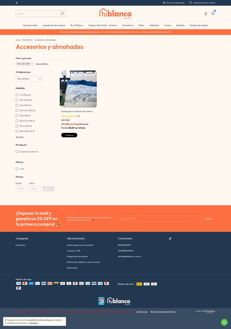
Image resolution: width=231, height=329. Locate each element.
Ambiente (154, 25)
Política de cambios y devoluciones (83, 262)
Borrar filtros (42, 63)
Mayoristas (72, 267)
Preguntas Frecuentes (77, 256)
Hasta (31, 183)
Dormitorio (128, 25)
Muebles (180, 25)
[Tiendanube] (205, 312)
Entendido (33, 323)
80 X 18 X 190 (23, 64)
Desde (18, 183)
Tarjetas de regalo (199, 25)
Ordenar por (23, 72)
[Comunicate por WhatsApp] (224, 322)
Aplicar (48, 188)
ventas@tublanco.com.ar (129, 256)
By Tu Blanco (77, 25)
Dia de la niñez (30, 25)
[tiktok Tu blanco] (17, 3)
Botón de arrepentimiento (163, 311)
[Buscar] (62, 13)
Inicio (18, 40)
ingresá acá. (142, 311)
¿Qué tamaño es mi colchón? (80, 245)
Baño (141, 25)
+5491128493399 (125, 250)
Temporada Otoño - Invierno (103, 25)
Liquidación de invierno (54, 25)
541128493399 (124, 245)
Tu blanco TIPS (73, 250)
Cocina (167, 25)
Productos (20, 245)
